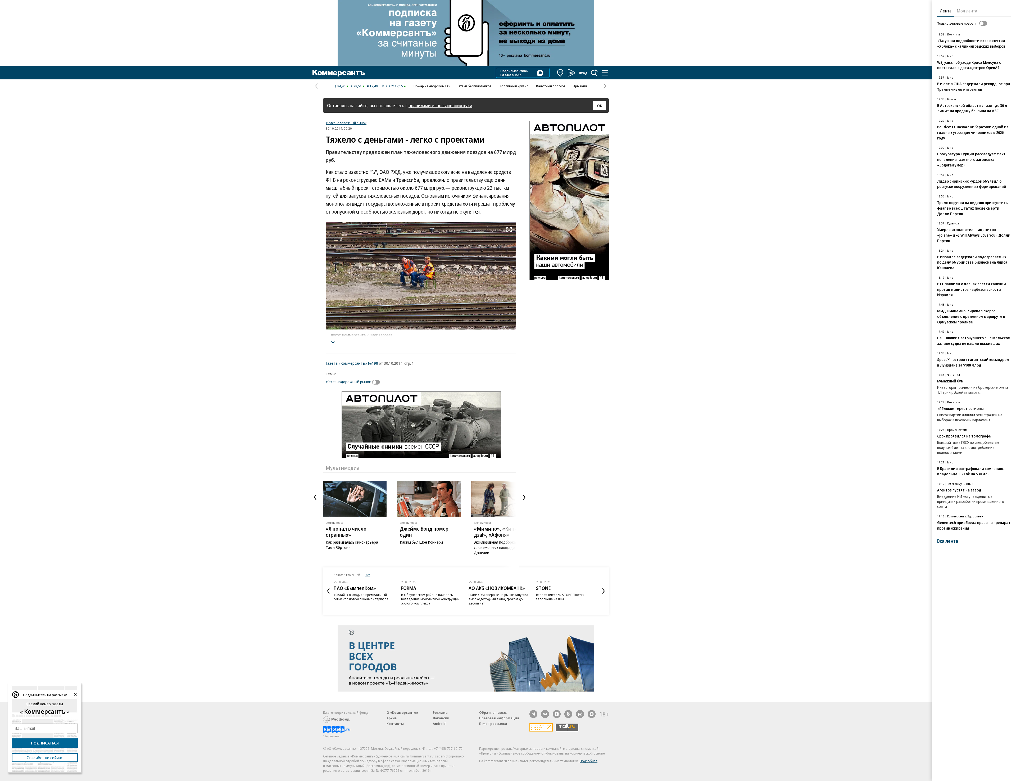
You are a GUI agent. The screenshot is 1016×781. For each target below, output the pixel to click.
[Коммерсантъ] (338, 72)
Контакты (395, 723)
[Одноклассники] (568, 714)
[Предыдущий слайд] (315, 497)
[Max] (592, 714)
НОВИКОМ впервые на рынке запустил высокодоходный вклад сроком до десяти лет (498, 599)
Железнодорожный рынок (346, 122)
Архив (392, 718)
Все (367, 575)
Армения (580, 86)
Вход (583, 72)
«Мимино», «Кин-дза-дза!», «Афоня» (500, 531)
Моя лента (967, 11)
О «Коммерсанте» (402, 712)
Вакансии (441, 718)
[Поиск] (594, 73)
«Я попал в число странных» (346, 531)
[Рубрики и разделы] (605, 73)
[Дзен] (557, 714)
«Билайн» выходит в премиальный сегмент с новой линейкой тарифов (361, 596)
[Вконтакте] (545, 714)
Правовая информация (499, 718)
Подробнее (588, 761)
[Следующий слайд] (524, 497)
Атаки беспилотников (475, 86)
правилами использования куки (440, 105)
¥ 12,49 (372, 86)
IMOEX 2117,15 (391, 86)
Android (439, 723)
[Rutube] (580, 714)
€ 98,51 (356, 86)
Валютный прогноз (550, 86)
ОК (599, 105)
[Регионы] (560, 73)
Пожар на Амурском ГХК (432, 86)
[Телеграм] (533, 714)
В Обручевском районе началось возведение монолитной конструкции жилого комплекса (430, 599)
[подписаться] (377, 382)
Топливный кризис (514, 86)
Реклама (440, 712)
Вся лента (947, 541)
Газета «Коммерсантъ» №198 (352, 363)
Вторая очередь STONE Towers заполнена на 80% (560, 596)
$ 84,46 (340, 86)
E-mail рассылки (493, 723)
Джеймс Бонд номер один (424, 531)
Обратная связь (493, 712)
